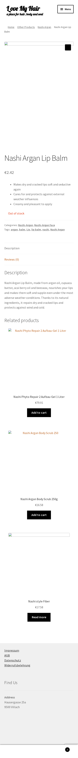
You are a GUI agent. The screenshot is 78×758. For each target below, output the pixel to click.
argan (14, 229)
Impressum (11, 650)
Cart (60, 748)
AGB (7, 655)
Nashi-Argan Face (44, 225)
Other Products (26, 27)
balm (22, 229)
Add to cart (39, 412)
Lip (28, 229)
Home (11, 27)
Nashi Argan (57, 229)
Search (39, 751)
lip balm (36, 229)
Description (12, 248)
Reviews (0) (11, 259)
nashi (45, 229)
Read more (39, 617)
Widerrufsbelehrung (17, 665)
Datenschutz (12, 660)
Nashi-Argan (44, 27)
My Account (13, 751)
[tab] (39, 248)
